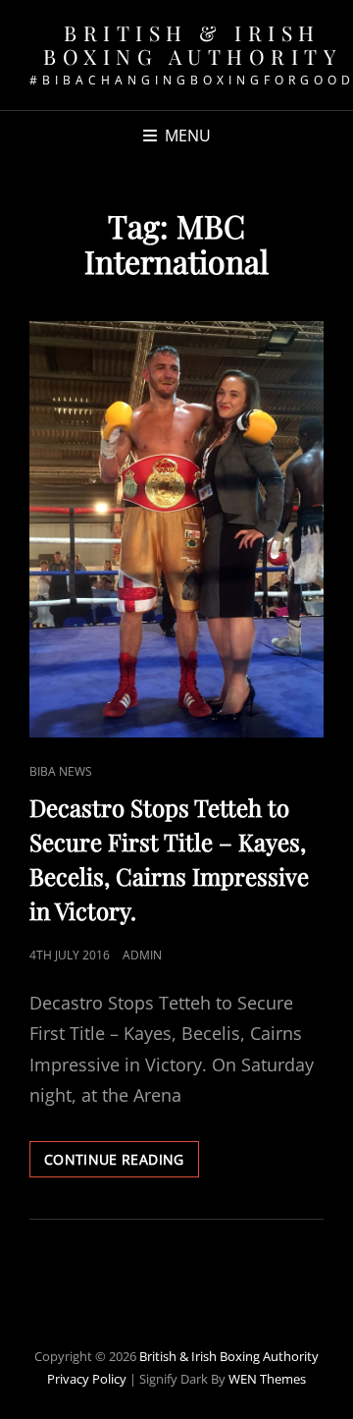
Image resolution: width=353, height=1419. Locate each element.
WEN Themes (267, 1379)
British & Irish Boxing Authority (192, 44)
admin (142, 955)
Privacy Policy (86, 1379)
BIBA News (60, 771)
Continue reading (121, 1163)
